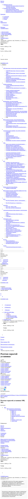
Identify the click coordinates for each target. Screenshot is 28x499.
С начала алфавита (5, 363)
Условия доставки (5, 446)
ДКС (5, 407)
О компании (6, 16)
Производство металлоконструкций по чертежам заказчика (15, 6)
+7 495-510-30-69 (4, 32)
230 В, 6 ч (13, 413)
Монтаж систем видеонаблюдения (14, 12)
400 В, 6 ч (13, 412)
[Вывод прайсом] (2, 386)
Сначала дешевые (5, 368)
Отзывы (5, 19)
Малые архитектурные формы (8, 439)
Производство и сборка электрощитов (15, 10)
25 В (12, 417)
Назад (7, 313)
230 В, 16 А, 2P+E (15, 414)
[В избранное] (4, 388)
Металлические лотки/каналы (14, 408)
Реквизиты (5, 24)
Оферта (2, 429)
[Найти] (2, 258)
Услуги (2, 427)
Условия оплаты (4, 445)
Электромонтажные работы (12, 9)
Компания (3, 430)
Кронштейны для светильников (8, 440)
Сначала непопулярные (6, 366)
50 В (12, 418)
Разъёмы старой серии (16, 419)
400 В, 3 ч (13, 411)
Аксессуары (14, 421)
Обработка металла (7, 4)
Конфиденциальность (6, 428)
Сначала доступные (5, 372)
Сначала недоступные (6, 371)
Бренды (2, 425)
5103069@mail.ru (4, 38)
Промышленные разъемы (15, 410)
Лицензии (5, 17)
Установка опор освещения (9, 8)
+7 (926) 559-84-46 (6, 34)
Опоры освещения (5, 441)
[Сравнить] (3, 390)
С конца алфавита (5, 365)
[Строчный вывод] (1, 386)
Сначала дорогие (4, 369)
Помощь (2, 442)
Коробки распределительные (18, 416)
